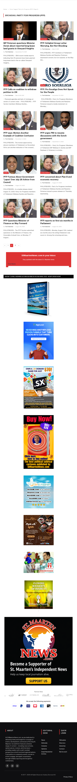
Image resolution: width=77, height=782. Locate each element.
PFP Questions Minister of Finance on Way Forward (16, 222)
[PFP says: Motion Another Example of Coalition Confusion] (20, 120)
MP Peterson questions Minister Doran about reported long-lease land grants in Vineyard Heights (19, 46)
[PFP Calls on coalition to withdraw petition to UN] (20, 77)
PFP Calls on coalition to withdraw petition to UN (19, 90)
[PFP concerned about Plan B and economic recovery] (57, 164)
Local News (45, 172)
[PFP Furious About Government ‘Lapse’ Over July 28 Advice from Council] (20, 164)
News (6, 85)
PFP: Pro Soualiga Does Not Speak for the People (56, 90)
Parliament (8, 216)
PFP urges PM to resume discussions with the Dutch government (53, 136)
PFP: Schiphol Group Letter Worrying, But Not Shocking (53, 44)
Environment (8, 39)
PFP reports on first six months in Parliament (56, 222)
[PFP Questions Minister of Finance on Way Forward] (20, 208)
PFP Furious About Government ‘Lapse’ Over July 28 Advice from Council (19, 179)
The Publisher (9, 52)
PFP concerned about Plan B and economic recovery (56, 178)
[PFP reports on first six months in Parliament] (57, 208)
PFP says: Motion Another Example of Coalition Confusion (18, 134)
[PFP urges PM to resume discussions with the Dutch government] (57, 120)
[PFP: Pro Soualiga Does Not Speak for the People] (57, 77)
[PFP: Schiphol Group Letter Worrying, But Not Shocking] (57, 30)
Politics (44, 39)
